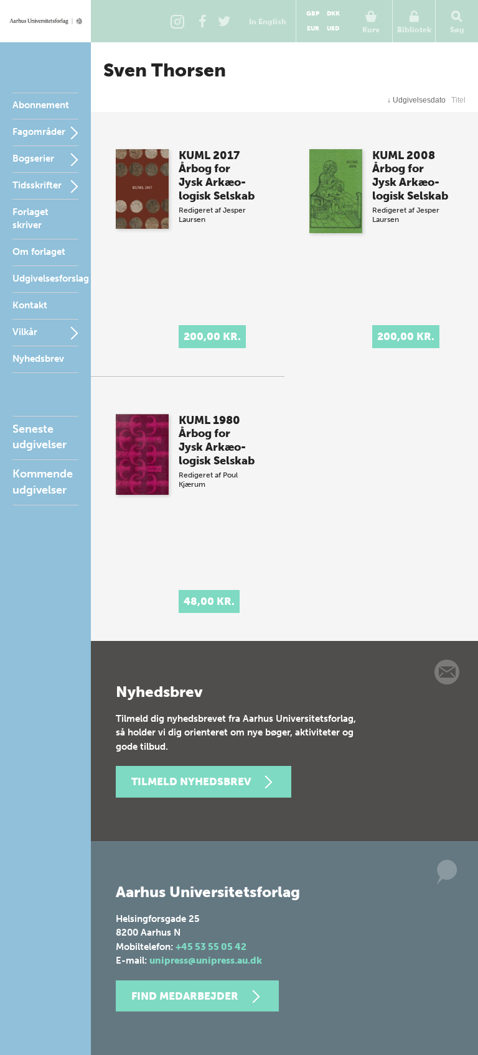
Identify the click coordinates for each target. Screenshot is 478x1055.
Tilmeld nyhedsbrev (191, 781)
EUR (313, 28)
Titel (458, 100)
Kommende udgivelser (42, 481)
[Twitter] (224, 21)
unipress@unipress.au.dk (205, 960)
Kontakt (29, 305)
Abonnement (40, 105)
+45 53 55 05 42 (211, 946)
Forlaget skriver (30, 218)
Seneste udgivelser (39, 436)
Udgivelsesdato (416, 100)
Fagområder (38, 131)
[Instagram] (177, 21)
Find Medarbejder (184, 996)
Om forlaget (38, 251)
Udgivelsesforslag (50, 278)
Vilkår (24, 332)
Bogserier (33, 158)
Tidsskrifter (37, 185)
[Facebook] (202, 21)
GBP (312, 13)
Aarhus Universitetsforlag (45, 21)
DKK (333, 13)
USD (333, 28)
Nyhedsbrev (38, 358)
